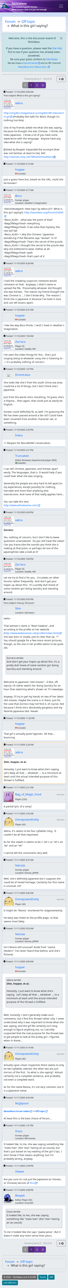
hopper (20, 169)
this (32, 1183)
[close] (61, 38)
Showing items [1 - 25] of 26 (38, 78)
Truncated (22, 456)
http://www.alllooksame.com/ (20, 505)
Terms (43, 1277)
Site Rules (52, 59)
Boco (18, 196)
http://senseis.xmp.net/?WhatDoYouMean (28, 156)
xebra (19, 103)
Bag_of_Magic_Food (28, 794)
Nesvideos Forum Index (17, 1111)
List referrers (10, 1282)
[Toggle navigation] (61, 6)
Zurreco (20, 342)
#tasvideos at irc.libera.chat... (32, 66)
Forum (10, 21)
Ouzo (18, 1131)
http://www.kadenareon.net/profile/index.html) (31, 633)
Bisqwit (20, 1195)
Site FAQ (57, 48)
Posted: (19, 91)
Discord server (30, 63)
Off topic (28, 21)
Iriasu (19, 435)
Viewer (19, 1171)
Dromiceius (22, 375)
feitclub (20, 865)
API (51, 1277)
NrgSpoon (22, 1103)
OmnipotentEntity (27, 819)
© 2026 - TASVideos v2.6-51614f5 (20, 1277)
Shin (18, 608)
